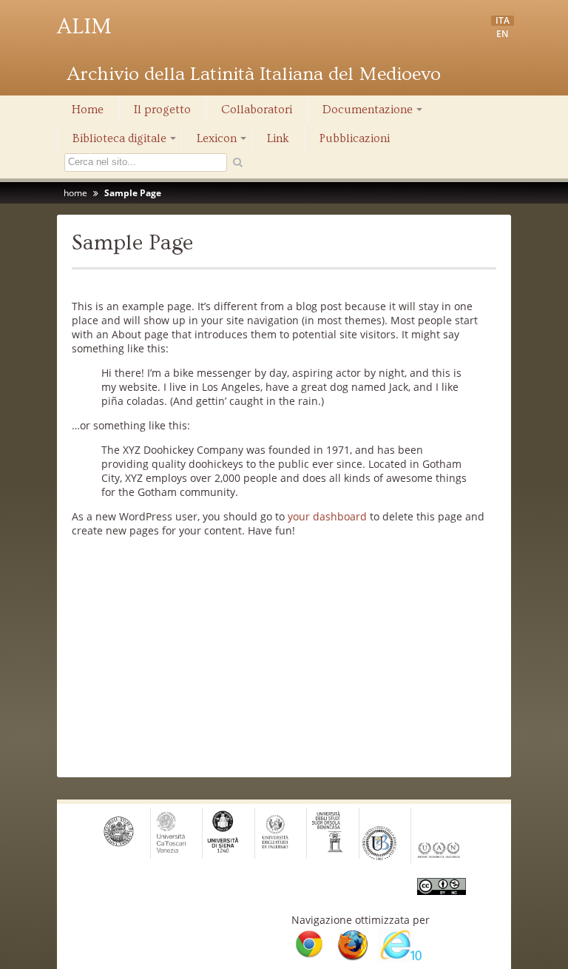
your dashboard (327, 516)
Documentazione (373, 113)
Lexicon (222, 142)
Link (278, 138)
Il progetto (162, 109)
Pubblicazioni (355, 138)
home (75, 193)
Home (88, 109)
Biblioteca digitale (125, 142)
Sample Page (132, 193)
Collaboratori (256, 109)
